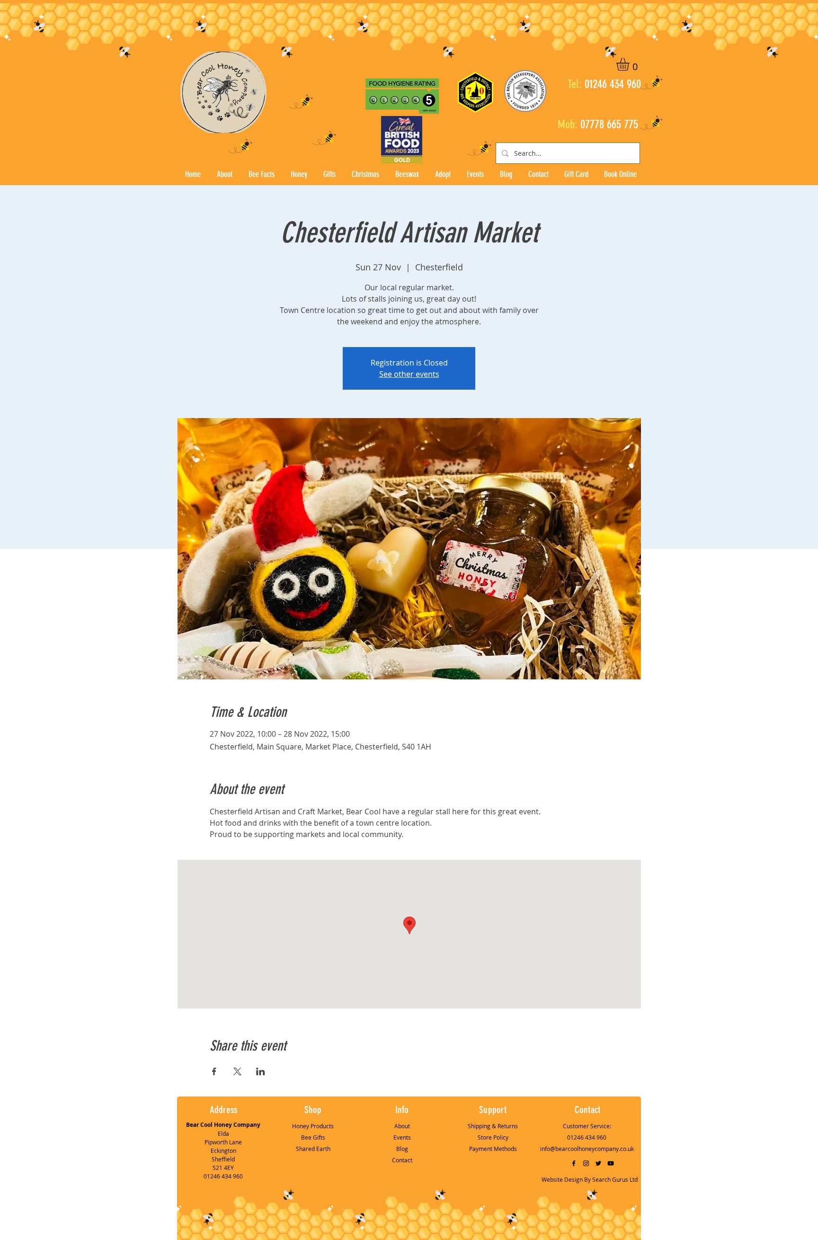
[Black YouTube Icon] (610, 1163)
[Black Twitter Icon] (598, 1163)
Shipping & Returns (493, 1126)
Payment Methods (493, 1148)
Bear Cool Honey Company (223, 1125)
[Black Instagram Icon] (586, 1163)
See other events (409, 374)
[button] (630, 64)
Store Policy (493, 1137)
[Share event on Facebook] (214, 1071)
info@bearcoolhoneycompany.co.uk (587, 1148)
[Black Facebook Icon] (574, 1163)
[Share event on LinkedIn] (260, 1071)
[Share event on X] (237, 1071)
